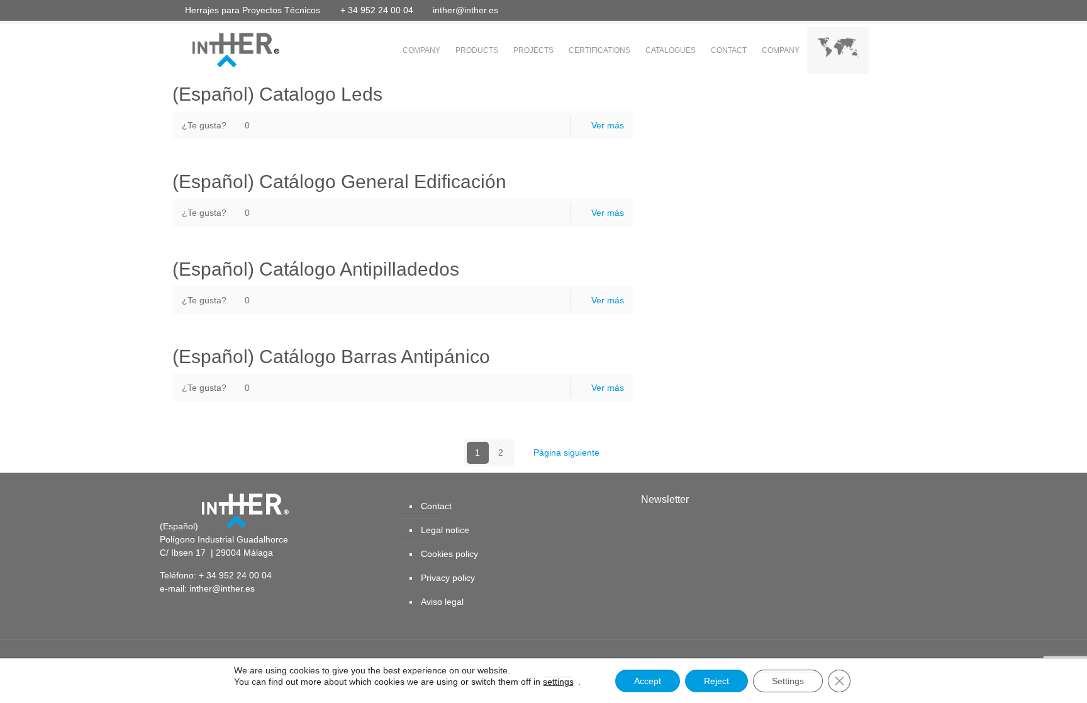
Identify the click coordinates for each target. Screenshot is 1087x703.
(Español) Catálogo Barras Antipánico (331, 356)
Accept (647, 681)
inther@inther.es (465, 10)
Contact (436, 506)
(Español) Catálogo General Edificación (339, 181)
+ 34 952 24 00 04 (376, 10)
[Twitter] (833, 10)
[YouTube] (850, 10)
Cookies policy (449, 554)
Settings (788, 681)
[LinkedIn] (867, 10)
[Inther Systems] (219, 49)
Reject (716, 681)
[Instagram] (901, 10)
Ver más (607, 125)
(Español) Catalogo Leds (277, 94)
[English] (838, 50)
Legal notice (445, 530)
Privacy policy (448, 578)
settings (558, 682)
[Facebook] (816, 10)
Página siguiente (566, 452)
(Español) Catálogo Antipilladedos (315, 269)
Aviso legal (442, 602)
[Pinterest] (884, 10)
